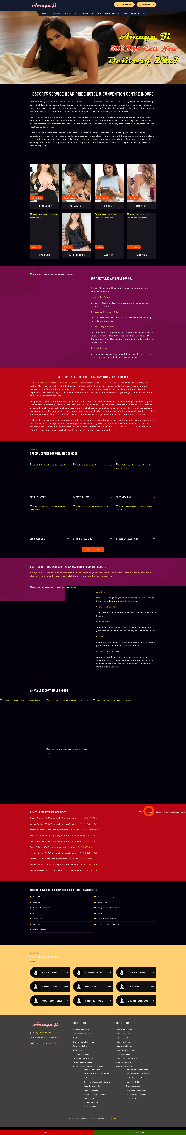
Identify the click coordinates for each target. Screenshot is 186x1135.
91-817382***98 (88, 824)
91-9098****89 (88, 841)
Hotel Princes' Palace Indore (126, 1058)
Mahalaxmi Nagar (112, 13)
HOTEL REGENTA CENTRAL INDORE (97, 1074)
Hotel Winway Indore (124, 1066)
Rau (125, 13)
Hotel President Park (92, 1090)
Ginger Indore (89, 1098)
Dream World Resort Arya (125, 1050)
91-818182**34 (85, 847)
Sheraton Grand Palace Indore (84, 1042)
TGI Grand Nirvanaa (91, 1106)
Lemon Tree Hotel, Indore (82, 1062)
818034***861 (91, 870)
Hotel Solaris (89, 1078)
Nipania (68, 13)
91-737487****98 (89, 829)
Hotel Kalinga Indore (123, 1062)
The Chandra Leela (133, 1086)
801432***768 (90, 853)
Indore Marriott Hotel (81, 1030)
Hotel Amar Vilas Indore (125, 1046)
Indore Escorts (111, 1118)
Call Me (46, 1132)
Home (44, 13)
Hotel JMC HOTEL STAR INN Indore (138, 1074)
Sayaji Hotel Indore (80, 1046)
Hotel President (122, 1038)
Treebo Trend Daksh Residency (95, 1094)
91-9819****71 (88, 835)
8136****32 (89, 858)
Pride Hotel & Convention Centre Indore (88, 1066)
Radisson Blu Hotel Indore (82, 1034)
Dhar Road (96, 13)
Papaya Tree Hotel (123, 1054)
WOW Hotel (77, 1050)
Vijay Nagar (55, 13)
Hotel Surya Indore (123, 1042)
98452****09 (90, 818)
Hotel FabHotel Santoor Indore (137, 1070)
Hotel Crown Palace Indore (136, 1090)
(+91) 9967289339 (42, 1032)
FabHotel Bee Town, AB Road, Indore (139, 1078)
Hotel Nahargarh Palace (93, 1086)
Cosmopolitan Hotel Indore (136, 1094)
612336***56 (90, 864)
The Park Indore (79, 1038)
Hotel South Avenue (123, 1034)
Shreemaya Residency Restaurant (97, 1082)
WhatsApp (139, 1132)
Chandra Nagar (82, 13)
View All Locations (93, 549)
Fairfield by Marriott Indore (83, 1058)
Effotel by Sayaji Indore (81, 1054)
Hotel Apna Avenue (133, 1098)
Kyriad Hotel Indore (91, 1102)
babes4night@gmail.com (45, 1037)
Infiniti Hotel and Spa (124, 1030)
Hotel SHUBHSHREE (133, 1082)
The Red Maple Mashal (92, 1070)
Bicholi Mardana (138, 13)
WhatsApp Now (147, 4)
